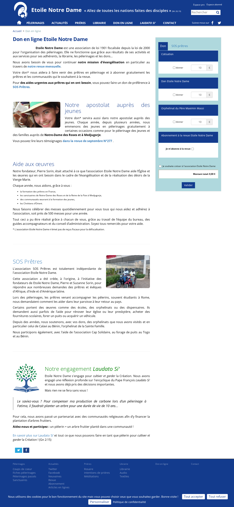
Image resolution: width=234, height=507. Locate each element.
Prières (80, 23)
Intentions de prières (97, 472)
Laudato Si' (148, 23)
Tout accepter (193, 497)
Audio (123, 472)
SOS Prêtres (21, 87)
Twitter (52, 469)
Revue (52, 480)
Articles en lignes (58, 487)
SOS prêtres (179, 46)
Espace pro (199, 4)
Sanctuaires (20, 480)
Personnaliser (99, 502)
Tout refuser (217, 497)
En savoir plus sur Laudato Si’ (33, 435)
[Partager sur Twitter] (18, 450)
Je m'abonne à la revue (178, 148)
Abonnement (56, 483)
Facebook (54, 472)
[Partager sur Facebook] (26, 450)
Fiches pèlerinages (24, 472)
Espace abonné (214, 4)
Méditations (91, 476)
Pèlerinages (19, 463)
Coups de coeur (22, 469)
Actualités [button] (60, 23)
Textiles (124, 476)
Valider (188, 185)
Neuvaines (54, 476)
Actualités (53, 463)
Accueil (17, 31)
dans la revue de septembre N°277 (88, 141)
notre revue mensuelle (44, 66)
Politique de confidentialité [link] (129, 502)
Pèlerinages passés (24, 476)
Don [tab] (163, 46)
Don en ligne (123, 23)
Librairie (99, 23)
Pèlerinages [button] (35, 23)
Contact (169, 23)
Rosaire (88, 469)
